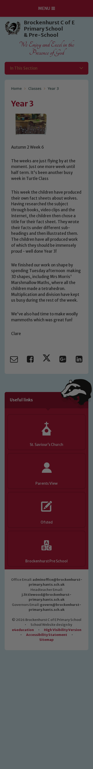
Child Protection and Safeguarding (46, 461)
